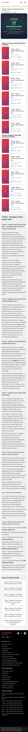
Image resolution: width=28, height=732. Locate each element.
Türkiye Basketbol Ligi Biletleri (9, 683)
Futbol (9, 6)
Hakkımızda (4, 646)
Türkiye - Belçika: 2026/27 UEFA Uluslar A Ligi (12, 705)
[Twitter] (21, 633)
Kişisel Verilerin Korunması (14, 721)
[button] (21, 2)
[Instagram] (25, 633)
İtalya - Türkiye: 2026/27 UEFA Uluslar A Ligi (12, 709)
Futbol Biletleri (5, 673)
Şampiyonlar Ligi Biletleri (7, 685)
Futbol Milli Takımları (16, 6)
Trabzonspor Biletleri (6, 677)
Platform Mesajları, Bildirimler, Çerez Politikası (12, 663)
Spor (5, 6)
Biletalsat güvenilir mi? (7, 648)
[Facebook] (18, 633)
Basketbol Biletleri (6, 679)
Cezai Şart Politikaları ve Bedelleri (10, 661)
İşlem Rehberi (5, 650)
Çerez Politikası (14, 723)
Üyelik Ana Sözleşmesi (7, 652)
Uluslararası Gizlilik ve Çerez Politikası (10, 654)
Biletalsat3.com (6, 255)
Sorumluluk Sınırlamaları (7, 656)
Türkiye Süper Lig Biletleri (8, 671)
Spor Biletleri (5, 675)
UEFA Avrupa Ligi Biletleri (7, 687)
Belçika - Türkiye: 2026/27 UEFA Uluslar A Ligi (12, 711)
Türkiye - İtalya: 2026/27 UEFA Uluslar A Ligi (12, 703)
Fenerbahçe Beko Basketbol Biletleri (10, 681)
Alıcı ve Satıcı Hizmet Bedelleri (9, 658)
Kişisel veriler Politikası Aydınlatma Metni (11, 665)
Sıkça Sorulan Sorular (7, 644)
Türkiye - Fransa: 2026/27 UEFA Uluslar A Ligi (12, 701)
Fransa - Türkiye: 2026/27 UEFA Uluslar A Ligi (12, 707)
